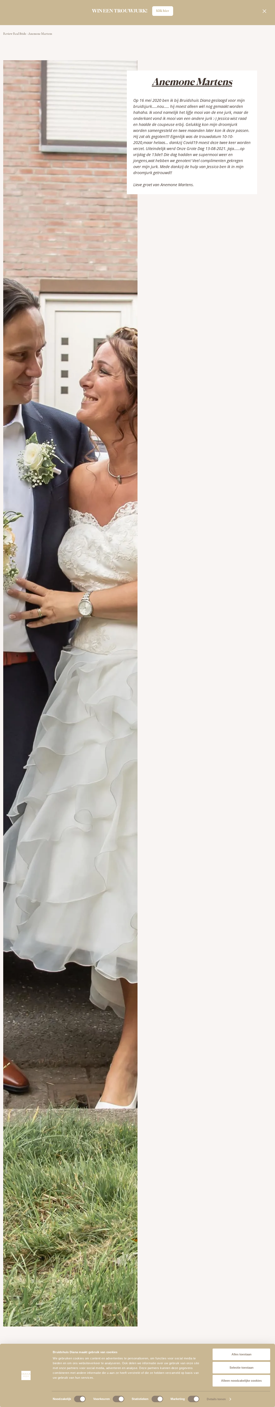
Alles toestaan (241, 1354)
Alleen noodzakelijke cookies (241, 1380)
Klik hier (162, 11)
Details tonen (216, 1399)
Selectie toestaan (241, 1367)
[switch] (118, 1399)
